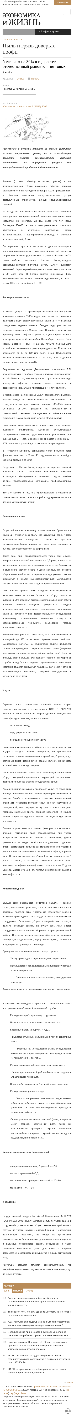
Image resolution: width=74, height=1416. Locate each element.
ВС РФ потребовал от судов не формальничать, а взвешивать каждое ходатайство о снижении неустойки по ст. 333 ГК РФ (39, 1359)
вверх (70, 1382)
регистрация (52, 31)
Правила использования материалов (52, 1386)
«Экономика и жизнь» (25, 106)
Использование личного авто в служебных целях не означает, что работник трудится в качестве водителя (38, 1333)
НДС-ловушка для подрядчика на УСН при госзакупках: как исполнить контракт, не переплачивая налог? (39, 1323)
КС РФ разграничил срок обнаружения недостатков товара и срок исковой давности (37, 1371)
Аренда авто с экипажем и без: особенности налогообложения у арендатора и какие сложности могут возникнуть (36, 1301)
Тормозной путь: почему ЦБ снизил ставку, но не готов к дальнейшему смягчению (39, 1313)
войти (42, 31)
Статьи (20, 78)
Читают (9, 1285)
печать (35, 78)
